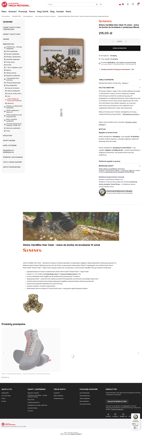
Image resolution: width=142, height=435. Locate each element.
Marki (68, 11)
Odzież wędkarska (85, 395)
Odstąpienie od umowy (130, 114)
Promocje (23, 11)
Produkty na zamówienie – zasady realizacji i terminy (37, 396)
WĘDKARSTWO (16, 16)
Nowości (13, 11)
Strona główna (6, 16)
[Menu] (139, 414)
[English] (123, 4)
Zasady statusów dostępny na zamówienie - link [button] (117, 69)
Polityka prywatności (33, 402)
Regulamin (127, 406)
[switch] (136, 428)
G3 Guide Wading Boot (50, 274)
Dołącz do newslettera (117, 401)
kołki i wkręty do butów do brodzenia (45, 16)
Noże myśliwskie (84, 401)
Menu (4, 11)
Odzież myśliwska (85, 398)
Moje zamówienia (58, 395)
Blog (52, 11)
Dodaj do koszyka (119, 48)
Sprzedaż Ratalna (32, 408)
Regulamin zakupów (33, 393)
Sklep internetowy (70, 434)
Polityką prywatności (117, 409)
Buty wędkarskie (28, 16)
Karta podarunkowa (85, 404)
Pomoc (32, 11)
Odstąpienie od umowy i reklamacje (37, 405)
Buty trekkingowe (84, 393)
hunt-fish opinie (6, 395)
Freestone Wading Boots (68, 274)
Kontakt (60, 11)
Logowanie (57, 393)
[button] (100, 4)
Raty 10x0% (42, 11)
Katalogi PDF (5, 393)
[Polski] (120, 4)
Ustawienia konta (58, 398)
